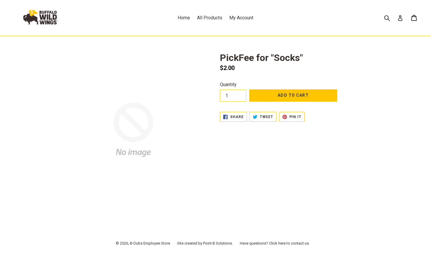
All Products (209, 18)
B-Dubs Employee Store (150, 243)
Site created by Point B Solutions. (205, 243)
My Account (241, 18)
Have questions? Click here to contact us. (275, 243)
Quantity (228, 84)
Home (184, 18)
